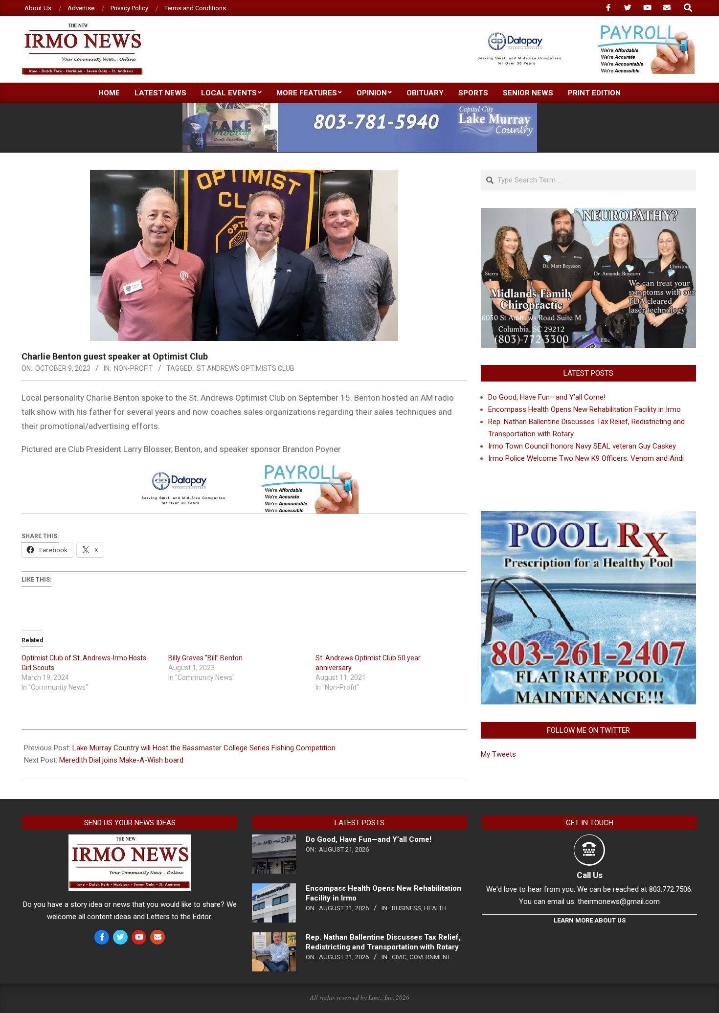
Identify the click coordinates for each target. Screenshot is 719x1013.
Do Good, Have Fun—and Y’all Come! (547, 397)
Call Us (590, 875)
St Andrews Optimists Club (245, 368)
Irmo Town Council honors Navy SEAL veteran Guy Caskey (582, 446)
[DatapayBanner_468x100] (580, 29)
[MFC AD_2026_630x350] (588, 213)
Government (429, 957)
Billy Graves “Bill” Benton (205, 658)
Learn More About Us (590, 920)
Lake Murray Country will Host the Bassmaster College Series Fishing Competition (204, 747)
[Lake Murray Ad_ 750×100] (359, 107)
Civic (399, 957)
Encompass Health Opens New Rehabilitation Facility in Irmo (584, 409)
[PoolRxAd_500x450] (588, 517)
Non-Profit (133, 368)
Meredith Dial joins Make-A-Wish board (121, 760)
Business (406, 908)
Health (435, 908)
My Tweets (498, 754)
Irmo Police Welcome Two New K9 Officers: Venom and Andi (586, 458)
